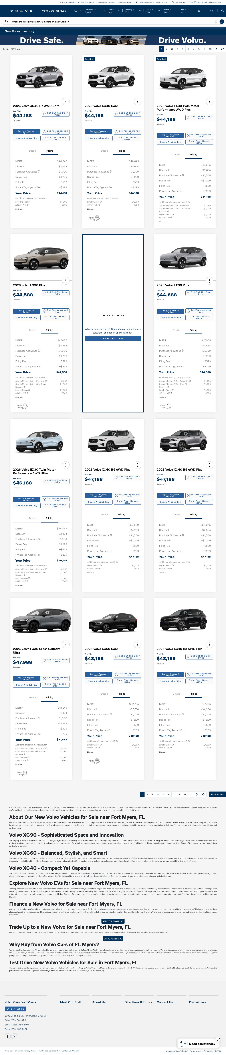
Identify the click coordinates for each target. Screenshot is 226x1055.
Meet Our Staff (70, 1002)
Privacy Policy (30, 1051)
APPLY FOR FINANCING (113, 921)
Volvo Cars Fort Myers (14, 1051)
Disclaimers (197, 1002)
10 (210, 48)
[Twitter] (14, 1036)
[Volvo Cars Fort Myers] (38, 10)
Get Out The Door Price (57, 114)
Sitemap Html (55, 1051)
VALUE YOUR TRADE (113, 939)
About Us (99, 1002)
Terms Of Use (42, 1051)
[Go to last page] (222, 49)
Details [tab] (32, 150)
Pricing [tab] (49, 150)
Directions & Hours (138, 1002)
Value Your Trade (113, 338)
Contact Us (17, 1009)
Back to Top (217, 794)
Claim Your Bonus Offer (55, 138)
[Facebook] (8, 1036)
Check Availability (26, 138)
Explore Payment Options (27, 132)
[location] (136, 2)
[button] (66, 101)
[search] (222, 11)
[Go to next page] (216, 49)
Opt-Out (75, 1051)
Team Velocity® (182, 1051)
